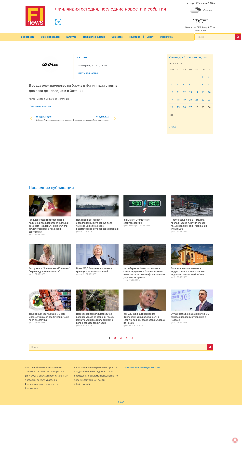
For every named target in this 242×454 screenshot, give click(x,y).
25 (178, 107)
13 (190, 92)
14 (196, 92)
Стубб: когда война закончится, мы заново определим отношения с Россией (190, 317)
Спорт (150, 37)
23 (209, 99)
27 (190, 107)
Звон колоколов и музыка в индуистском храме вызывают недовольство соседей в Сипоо (188, 271)
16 (209, 92)
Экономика (166, 37)
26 (184, 107)
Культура (71, 37)
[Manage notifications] (235, 440)
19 (184, 99)
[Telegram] (58, 22)
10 (171, 92)
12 (184, 92)
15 (203, 92)
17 (171, 99)
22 (203, 99)
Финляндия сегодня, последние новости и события (110, 9)
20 (190, 99)
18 (178, 99)
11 (178, 92)
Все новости (27, 37)
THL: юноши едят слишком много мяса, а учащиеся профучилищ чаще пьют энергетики (49, 317)
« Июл (172, 126)
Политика (134, 37)
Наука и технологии (94, 37)
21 (196, 99)
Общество (117, 37)
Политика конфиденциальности (141, 367)
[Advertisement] (73, 151)
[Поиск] (238, 37)
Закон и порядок (50, 37)
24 (171, 107)
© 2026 (121, 401)
